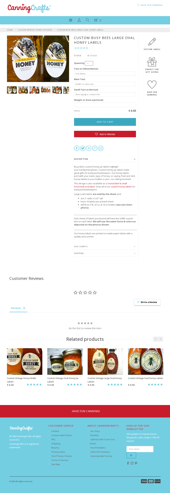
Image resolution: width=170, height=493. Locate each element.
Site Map (55, 464)
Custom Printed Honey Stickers (35, 30)
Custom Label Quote (61, 435)
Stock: (78, 55)
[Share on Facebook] (77, 148)
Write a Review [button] (149, 302)
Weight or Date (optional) (88, 99)
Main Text (79, 79)
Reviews (94, 435)
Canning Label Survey (101, 455)
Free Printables (98, 447)
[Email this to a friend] (100, 148)
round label (113, 183)
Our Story (95, 431)
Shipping (79, 253)
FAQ (53, 439)
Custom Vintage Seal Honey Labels (145, 378)
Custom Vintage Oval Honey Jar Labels (63, 380)
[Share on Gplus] (94, 148)
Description (81, 159)
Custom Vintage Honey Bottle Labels (21, 380)
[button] (105, 134)
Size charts (81, 246)
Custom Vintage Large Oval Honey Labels (105, 380)
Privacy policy (58, 451)
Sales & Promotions (100, 451)
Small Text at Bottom (86, 89)
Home (10, 30)
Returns (55, 447)
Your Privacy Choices (61, 455)
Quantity (79, 63)
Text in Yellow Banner (86, 68)
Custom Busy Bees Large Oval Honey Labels (80, 30)
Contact (55, 431)
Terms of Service (59, 460)
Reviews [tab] (16, 308)
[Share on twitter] (82, 148)
